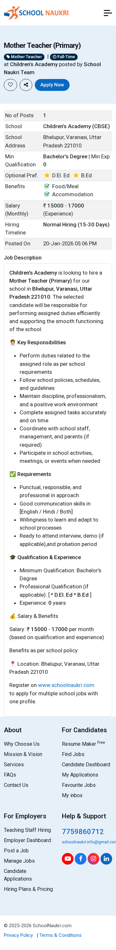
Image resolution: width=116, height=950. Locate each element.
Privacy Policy (18, 935)
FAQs (10, 775)
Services (14, 764)
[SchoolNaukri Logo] (36, 12)
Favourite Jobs (79, 785)
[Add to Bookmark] (10, 85)
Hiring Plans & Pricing (28, 889)
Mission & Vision (23, 754)
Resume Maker (83, 744)
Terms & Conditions (60, 935)
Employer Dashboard (27, 840)
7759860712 (83, 832)
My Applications (80, 775)
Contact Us (16, 785)
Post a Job (16, 851)
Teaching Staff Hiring (27, 830)
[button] (108, 13)
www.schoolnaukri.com (66, 685)
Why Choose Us (22, 744)
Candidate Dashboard (86, 764)
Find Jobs (73, 754)
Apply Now (52, 85)
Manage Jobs (19, 861)
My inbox (72, 795)
